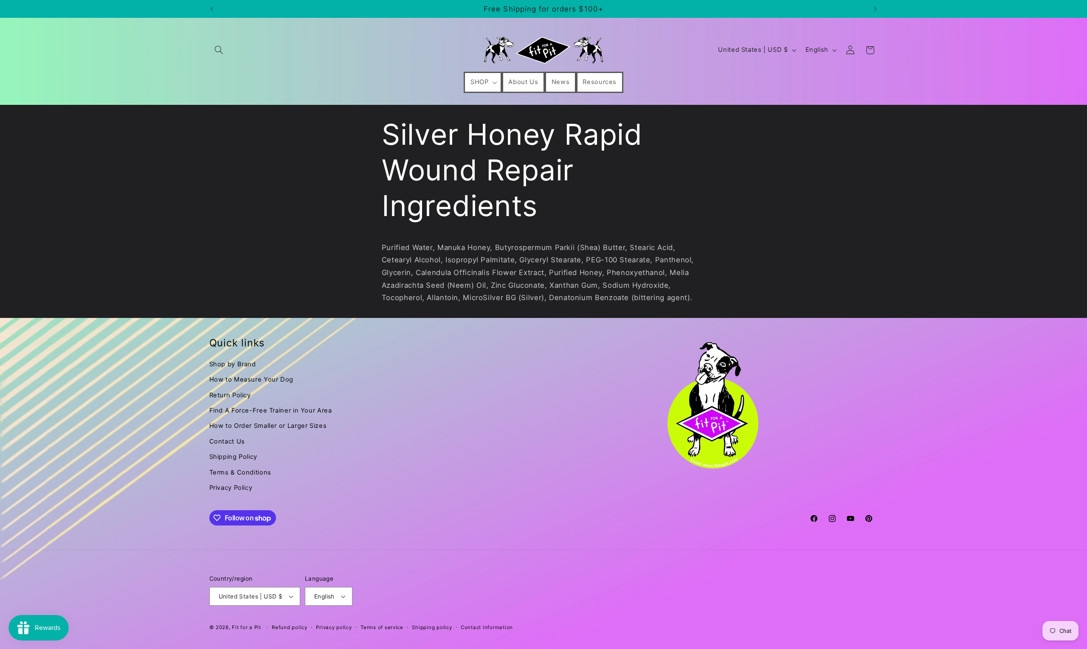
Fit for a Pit (246, 627)
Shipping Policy (233, 457)
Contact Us (227, 441)
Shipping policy (432, 627)
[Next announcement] (875, 8)
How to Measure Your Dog (251, 379)
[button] (219, 50)
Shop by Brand (232, 364)
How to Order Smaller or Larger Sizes (268, 426)
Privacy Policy (231, 488)
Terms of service (381, 627)
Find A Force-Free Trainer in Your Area (270, 410)
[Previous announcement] (212, 8)
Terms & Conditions (240, 472)
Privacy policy (334, 627)
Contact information (487, 627)
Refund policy (289, 627)
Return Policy (230, 395)
